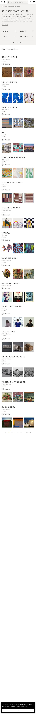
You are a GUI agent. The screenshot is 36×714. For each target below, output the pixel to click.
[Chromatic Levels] (7, 123)
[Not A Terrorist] (29, 297)
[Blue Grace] (18, 123)
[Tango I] (29, 198)
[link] (26, 2)
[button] (34, 2)
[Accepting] (29, 274)
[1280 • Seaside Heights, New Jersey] (18, 423)
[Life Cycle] (7, 274)
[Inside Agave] (29, 173)
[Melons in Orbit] (7, 173)
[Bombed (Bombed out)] (7, 397)
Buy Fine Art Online (7, 6)
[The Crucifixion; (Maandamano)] (7, 248)
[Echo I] (18, 98)
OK (18, 710)
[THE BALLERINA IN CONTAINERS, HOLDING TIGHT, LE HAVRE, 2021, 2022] (18, 148)
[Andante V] (7, 198)
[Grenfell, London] (7, 372)
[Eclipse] (18, 72)
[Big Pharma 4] (7, 347)
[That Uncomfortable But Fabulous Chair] (7, 223)
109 (27, 432)
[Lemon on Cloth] (18, 173)
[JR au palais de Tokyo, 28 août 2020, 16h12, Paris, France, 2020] (7, 148)
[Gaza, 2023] (18, 372)
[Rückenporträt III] (29, 322)
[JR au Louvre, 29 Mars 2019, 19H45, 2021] (29, 148)
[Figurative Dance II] (29, 98)
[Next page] (30, 432)
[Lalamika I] (18, 248)
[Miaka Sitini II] (29, 248)
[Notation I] (18, 198)
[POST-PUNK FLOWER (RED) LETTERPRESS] (18, 297)
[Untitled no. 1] (7, 72)
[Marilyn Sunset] (7, 297)
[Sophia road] (29, 397)
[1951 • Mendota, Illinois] (29, 423)
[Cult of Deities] (29, 72)
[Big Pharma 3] (18, 347)
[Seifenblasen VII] (7, 322)
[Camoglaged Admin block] (18, 397)
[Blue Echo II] (7, 98)
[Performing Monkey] (18, 274)
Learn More (24, 706)
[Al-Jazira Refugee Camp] (29, 372)
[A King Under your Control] (29, 223)
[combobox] (12, 49)
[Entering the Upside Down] (29, 123)
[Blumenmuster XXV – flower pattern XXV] (18, 322)
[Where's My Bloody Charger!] (18, 223)
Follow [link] (6, 64)
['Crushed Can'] (29, 347)
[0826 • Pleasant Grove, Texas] (7, 423)
